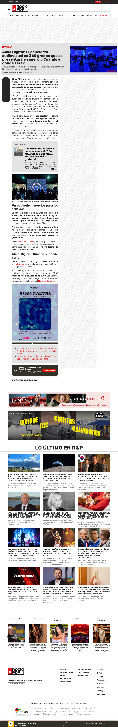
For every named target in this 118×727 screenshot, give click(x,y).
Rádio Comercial (95, 716)
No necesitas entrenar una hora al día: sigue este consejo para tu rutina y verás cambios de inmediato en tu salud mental (37, 648)
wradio (56, 711)
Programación (22, 16)
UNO (50, 711)
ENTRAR (98, 2)
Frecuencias (83, 673)
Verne (80, 711)
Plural (54, 716)
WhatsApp (101, 694)
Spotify (100, 691)
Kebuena (92, 711)
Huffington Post (40, 711)
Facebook (101, 680)
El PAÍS (38, 709)
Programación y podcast (95, 723)
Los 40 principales (46, 709)
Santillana (55, 709)
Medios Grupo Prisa (21, 715)
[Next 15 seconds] (69, 724)
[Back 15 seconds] (60, 724)
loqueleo (78, 716)
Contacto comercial (16, 684)
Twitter (100, 684)
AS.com (79, 709)
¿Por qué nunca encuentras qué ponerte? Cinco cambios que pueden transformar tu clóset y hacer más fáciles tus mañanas (101, 648)
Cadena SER (73, 709)
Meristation (87, 716)
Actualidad (64, 16)
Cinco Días (63, 711)
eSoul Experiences (26, 241)
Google (100, 669)
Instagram (101, 676)
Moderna (46, 716)
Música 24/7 (37, 16)
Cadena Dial (86, 711)
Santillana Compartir (65, 709)
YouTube (100, 687)
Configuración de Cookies (78, 703)
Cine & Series (78, 16)
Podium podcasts (36, 714)
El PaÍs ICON (62, 716)
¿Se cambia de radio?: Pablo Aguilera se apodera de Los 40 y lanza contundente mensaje (16, 646)
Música (63, 669)
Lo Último (8, 16)
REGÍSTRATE (106, 2)
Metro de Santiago (46, 281)
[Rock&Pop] (20, 8)
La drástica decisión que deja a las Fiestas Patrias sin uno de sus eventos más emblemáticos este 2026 (80, 647)
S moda (70, 716)
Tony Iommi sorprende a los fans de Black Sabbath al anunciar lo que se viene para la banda (36, 351)
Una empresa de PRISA (21, 710)
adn (86, 709)
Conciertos (51, 16)
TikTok (99, 673)
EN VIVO (11, 2)
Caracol (92, 709)
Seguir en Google (49, 370)
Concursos (92, 16)
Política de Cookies (61, 703)
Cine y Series (65, 682)
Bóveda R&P (105, 16)
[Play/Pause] (65, 724)
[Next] (74, 724)
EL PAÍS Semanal (75, 711)
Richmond (36, 716)
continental (70, 711)
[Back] (56, 724)
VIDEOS (17, 2)
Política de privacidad (46, 703)
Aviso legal (34, 703)
